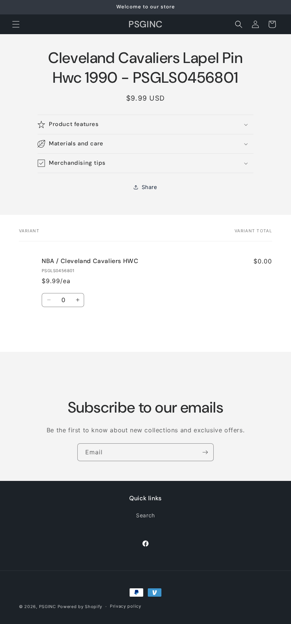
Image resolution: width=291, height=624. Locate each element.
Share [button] (149, 187)
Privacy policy (125, 606)
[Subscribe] (205, 452)
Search (145, 515)
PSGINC (47, 606)
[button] (16, 24)
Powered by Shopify (80, 606)
